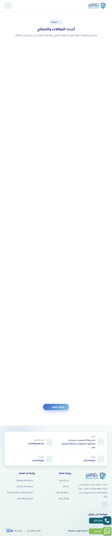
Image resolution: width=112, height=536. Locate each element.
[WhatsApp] (104, 504)
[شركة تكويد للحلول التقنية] (9, 530)
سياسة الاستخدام (25, 486)
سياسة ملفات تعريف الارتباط (20, 492)
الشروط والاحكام (25, 498)
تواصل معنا (64, 498)
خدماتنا (66, 486)
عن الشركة (64, 480)
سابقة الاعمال (62, 492)
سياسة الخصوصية (25, 480)
